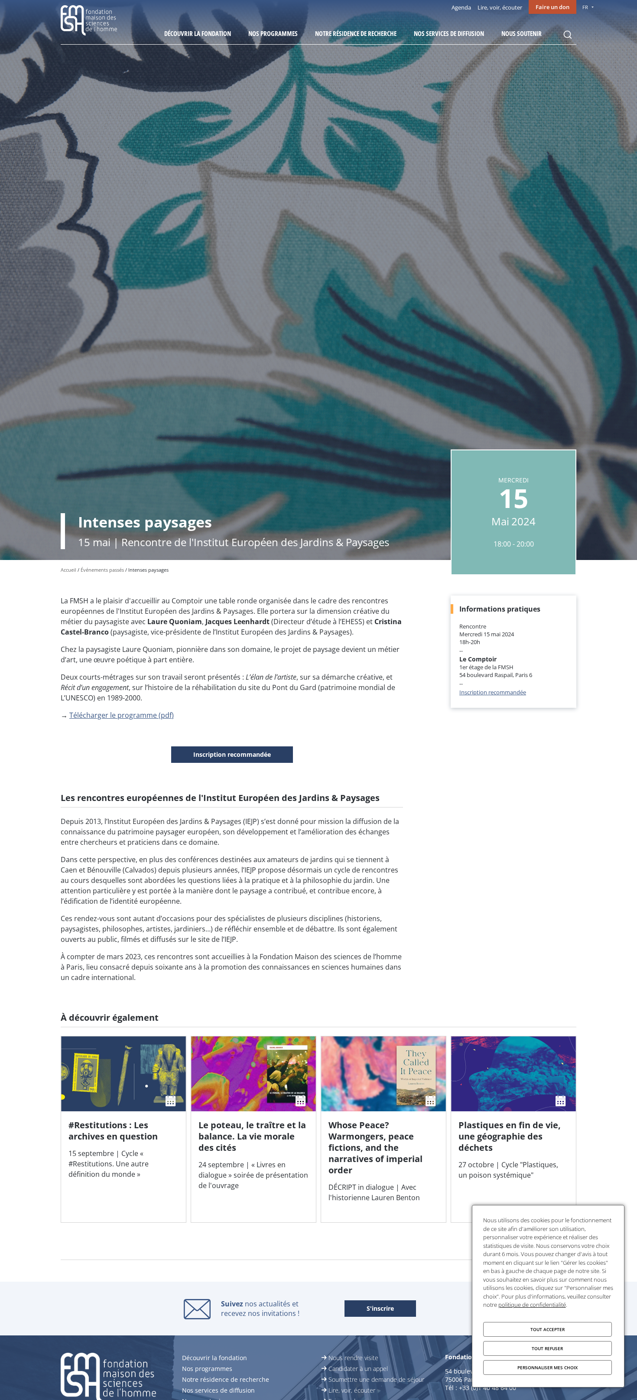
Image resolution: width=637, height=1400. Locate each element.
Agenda (461, 7)
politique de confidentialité (532, 1305)
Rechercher (567, 34)
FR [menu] (585, 7)
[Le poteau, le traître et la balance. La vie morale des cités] (253, 1129)
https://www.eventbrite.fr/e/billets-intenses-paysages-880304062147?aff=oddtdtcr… (232, 755)
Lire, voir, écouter (500, 7)
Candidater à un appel (358, 1368)
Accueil (68, 570)
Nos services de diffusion (449, 33)
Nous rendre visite (353, 1358)
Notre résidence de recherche (355, 33)
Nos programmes (273, 33)
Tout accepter (547, 1329)
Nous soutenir (521, 33)
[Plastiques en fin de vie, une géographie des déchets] (513, 1129)
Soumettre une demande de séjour (376, 1379)
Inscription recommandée (492, 692)
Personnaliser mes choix (547, 1367)
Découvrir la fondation (197, 33)
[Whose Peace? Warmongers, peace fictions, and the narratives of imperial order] (383, 1129)
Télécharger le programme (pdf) (121, 715)
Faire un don (552, 7)
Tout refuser (547, 1348)
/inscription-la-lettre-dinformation (380, 1309)
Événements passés (102, 570)
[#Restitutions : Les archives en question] (123, 1129)
